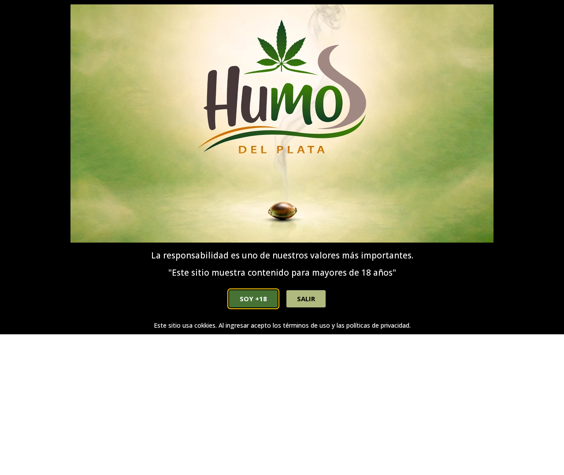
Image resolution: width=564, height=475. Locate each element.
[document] (282, 237)
